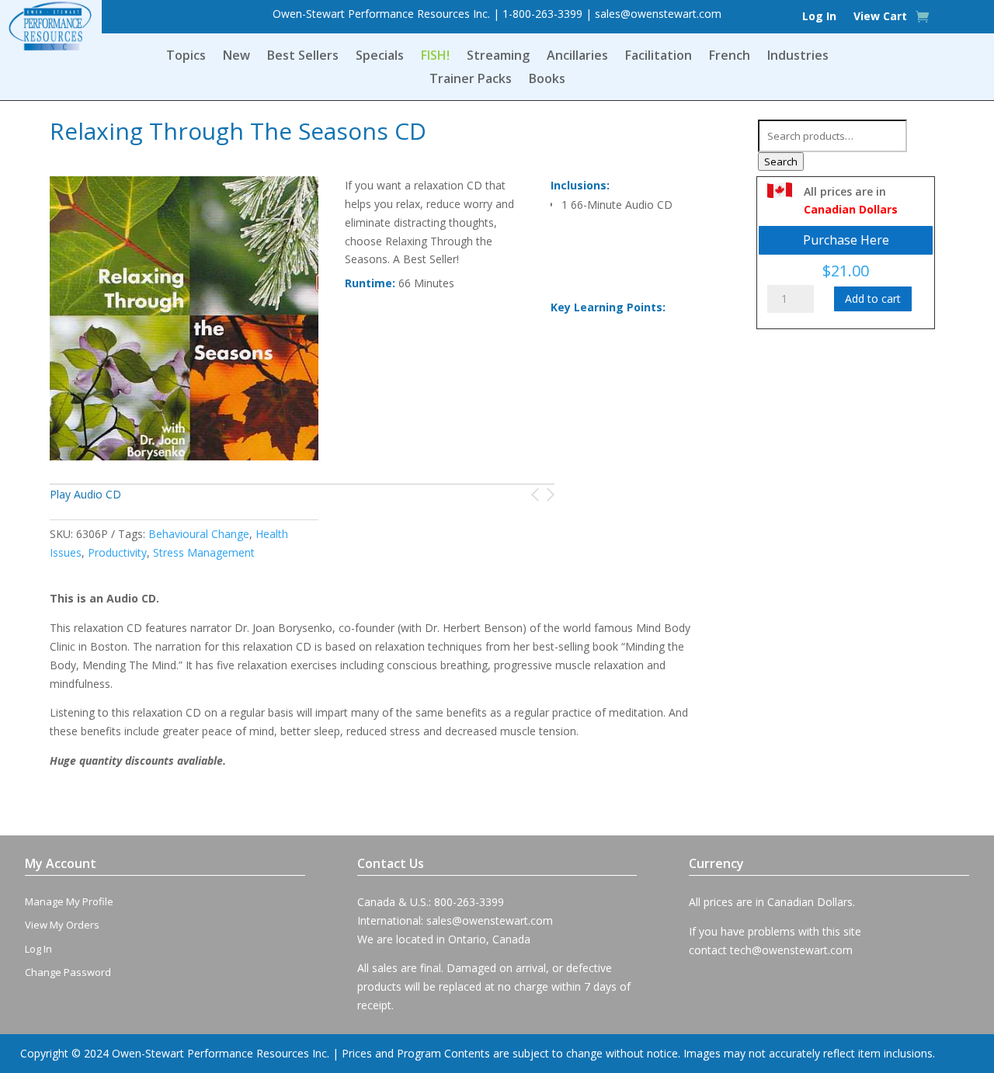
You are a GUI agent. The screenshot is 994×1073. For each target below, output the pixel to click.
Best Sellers (303, 57)
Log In (819, 17)
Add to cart (873, 298)
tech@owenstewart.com (791, 950)
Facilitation (658, 57)
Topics (186, 57)
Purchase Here (846, 239)
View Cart (880, 17)
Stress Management (204, 552)
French (729, 57)
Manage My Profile (69, 901)
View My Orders (62, 925)
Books (547, 80)
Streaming (498, 57)
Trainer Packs (470, 80)
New (236, 57)
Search (781, 161)
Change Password (68, 972)
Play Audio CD (85, 494)
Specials (380, 57)
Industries (798, 57)
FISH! (435, 57)
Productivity (117, 552)
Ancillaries (577, 57)
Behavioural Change (198, 533)
